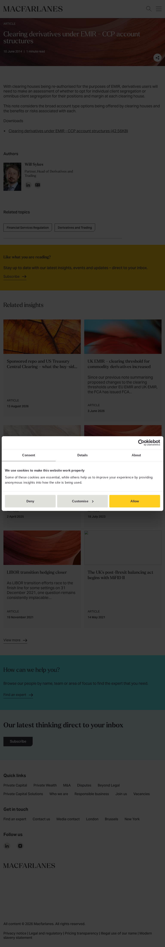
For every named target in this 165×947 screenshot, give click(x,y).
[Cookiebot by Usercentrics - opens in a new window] (141, 443)
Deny (30, 501)
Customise (80, 501)
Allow (134, 501)
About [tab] (136, 455)
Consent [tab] (28, 455)
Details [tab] (82, 455)
